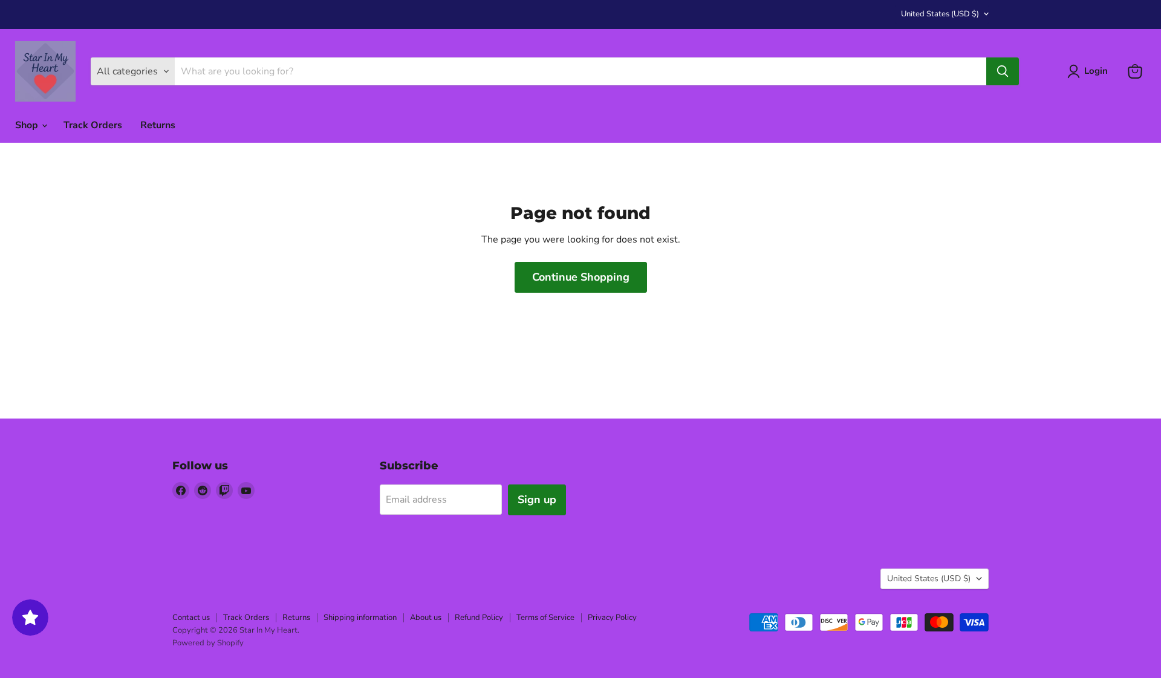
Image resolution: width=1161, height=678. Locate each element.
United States (940, 13)
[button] (1090, 71)
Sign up (537, 499)
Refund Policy (479, 617)
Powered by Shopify (208, 642)
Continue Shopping (580, 277)
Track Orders (92, 125)
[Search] (1002, 71)
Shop (28, 125)
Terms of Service (545, 617)
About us (425, 617)
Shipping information (360, 617)
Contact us (191, 617)
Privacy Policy (612, 617)
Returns (157, 125)
